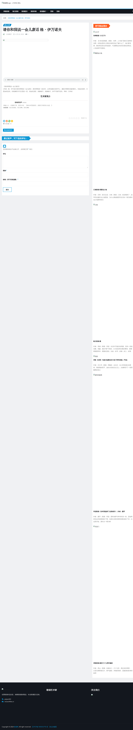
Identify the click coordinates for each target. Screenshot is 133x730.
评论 (4, 154)
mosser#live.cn (9, 702)
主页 (4, 18)
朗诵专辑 (34, 11)
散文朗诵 (15, 11)
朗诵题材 (43, 11)
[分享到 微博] (7, 121)
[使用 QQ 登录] (4, 146)
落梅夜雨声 (9, 130)
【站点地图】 (53, 727)
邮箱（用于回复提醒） (10, 179)
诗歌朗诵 (6, 11)
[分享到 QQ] (4, 121)
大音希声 (9, 34)
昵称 (5, 171)
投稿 (58, 11)
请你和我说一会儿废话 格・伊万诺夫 (19, 18)
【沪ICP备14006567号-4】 (40, 727)
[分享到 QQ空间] (12, 121)
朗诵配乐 (25, 11)
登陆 (51, 11)
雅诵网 (16, 727)
